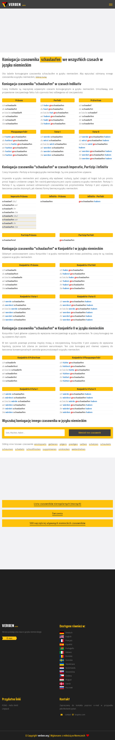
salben (83, 444)
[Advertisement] (57, 30)
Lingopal (5, 709)
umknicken (64, 449)
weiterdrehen (78, 449)
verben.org (43, 735)
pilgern (63, 444)
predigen (73, 444)
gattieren (53, 444)
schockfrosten (33, 449)
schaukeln (105, 444)
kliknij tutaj (41, 77)
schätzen (93, 444)
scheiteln (19, 449)
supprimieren (50, 449)
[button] (110, 5)
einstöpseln (40, 444)
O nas (9, 638)
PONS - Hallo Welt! (10, 705)
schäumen (7, 449)
